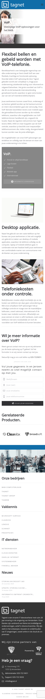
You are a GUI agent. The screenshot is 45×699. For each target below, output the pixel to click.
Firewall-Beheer (10, 566)
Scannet (6, 529)
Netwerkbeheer (9, 549)
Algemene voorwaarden (12, 693)
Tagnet (5, 491)
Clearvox (6, 520)
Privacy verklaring (34, 693)
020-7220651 (35, 357)
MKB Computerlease (11, 487)
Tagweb (5, 500)
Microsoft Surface (11, 516)
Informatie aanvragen (24, 181)
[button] (42, 4)
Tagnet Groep (8, 496)
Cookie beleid (22, 697)
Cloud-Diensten (9, 553)
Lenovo (5, 524)
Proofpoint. (8, 533)
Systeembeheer (9, 561)
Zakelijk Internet (10, 557)
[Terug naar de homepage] (13, 4)
